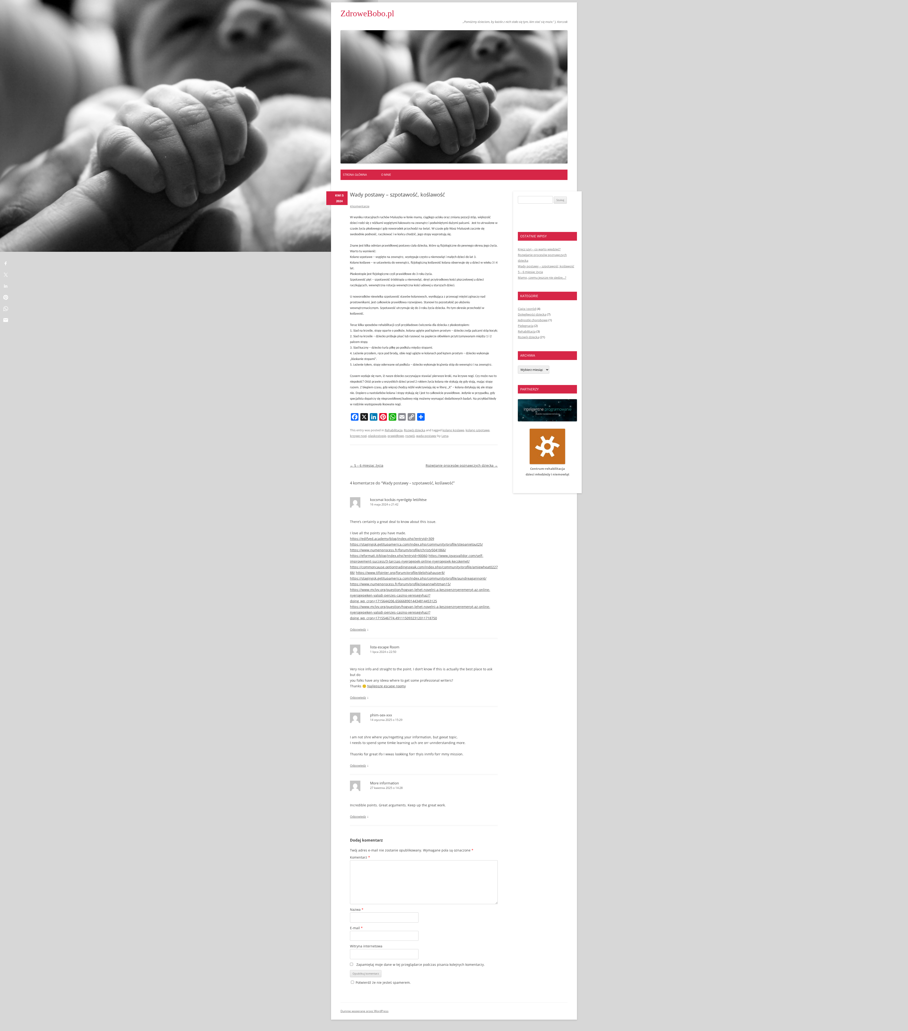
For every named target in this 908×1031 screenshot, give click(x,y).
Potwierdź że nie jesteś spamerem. (383, 982)
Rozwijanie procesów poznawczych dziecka (462, 465)
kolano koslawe (453, 430)
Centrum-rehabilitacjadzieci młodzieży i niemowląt (547, 471)
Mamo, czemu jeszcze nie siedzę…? (542, 277)
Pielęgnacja (525, 326)
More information (384, 783)
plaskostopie (377, 436)
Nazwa (356, 909)
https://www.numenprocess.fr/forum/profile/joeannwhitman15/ (400, 584)
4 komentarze (359, 206)
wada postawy (426, 436)
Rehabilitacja (393, 430)
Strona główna (355, 175)
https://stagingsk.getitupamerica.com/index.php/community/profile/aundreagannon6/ (418, 578)
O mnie (386, 175)
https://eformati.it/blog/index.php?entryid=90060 (389, 555)
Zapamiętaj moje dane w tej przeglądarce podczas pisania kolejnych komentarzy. (420, 964)
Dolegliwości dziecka (532, 314)
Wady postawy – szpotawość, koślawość (546, 266)
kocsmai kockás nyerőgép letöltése (398, 499)
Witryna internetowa (366, 946)
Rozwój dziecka (414, 430)
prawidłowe (396, 436)
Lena (444, 436)
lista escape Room (384, 647)
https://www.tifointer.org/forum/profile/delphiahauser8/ (400, 572)
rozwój (410, 436)
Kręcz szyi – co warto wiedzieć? (539, 249)
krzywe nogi (358, 436)
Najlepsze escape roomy (386, 686)
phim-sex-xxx (381, 715)
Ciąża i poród (527, 309)
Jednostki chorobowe (533, 320)
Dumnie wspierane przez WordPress (364, 1011)
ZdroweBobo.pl (367, 13)
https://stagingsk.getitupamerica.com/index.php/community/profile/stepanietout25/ (416, 544)
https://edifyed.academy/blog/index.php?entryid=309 (392, 538)
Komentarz (360, 857)
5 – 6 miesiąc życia (366, 465)
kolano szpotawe (477, 430)
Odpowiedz (358, 629)
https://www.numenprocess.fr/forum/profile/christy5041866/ (398, 550)
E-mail (356, 928)
